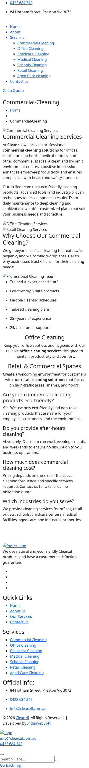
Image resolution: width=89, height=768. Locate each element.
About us (18, 610)
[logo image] (6, 732)
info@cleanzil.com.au (28, 708)
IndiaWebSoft (39, 723)
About (15, 32)
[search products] (57, 760)
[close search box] (2, 754)
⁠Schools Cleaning (32, 64)
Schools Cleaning (24, 661)
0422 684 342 (21, 2)
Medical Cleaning (32, 59)
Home (15, 26)
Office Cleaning (30, 48)
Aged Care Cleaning (27, 672)
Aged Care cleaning (34, 75)
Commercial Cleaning (35, 42)
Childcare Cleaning (33, 53)
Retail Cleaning (30, 70)
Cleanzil (22, 717)
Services (17, 37)
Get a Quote (13, 90)
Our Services (21, 616)
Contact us (19, 81)
